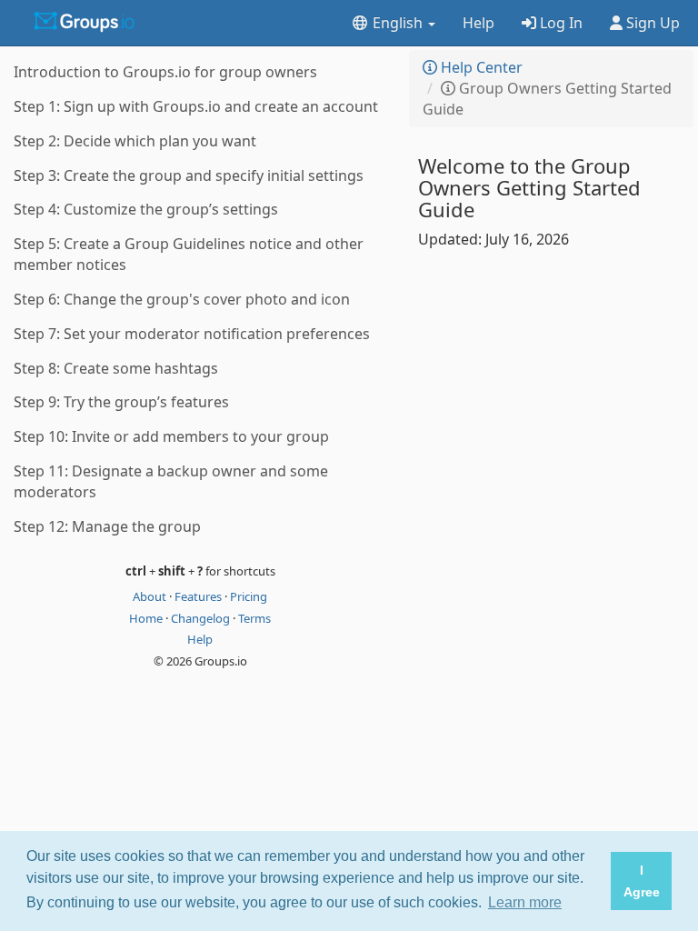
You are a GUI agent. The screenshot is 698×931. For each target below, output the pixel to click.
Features (199, 596)
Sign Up (651, 23)
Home (147, 618)
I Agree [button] (641, 881)
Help (478, 23)
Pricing (248, 596)
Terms (254, 618)
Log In (559, 23)
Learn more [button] (525, 902)
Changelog (202, 618)
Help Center (480, 67)
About (151, 596)
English (397, 23)
